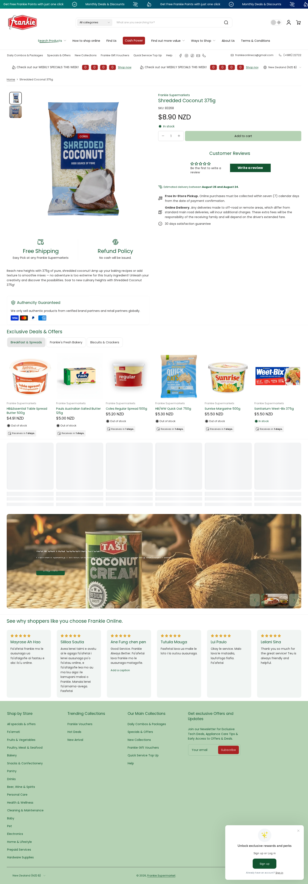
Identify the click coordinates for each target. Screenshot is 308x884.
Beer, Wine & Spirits (21, 787)
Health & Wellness (20, 802)
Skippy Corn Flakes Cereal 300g (30, 409)
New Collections (86, 55)
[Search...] (226, 22)
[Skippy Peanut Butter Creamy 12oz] (79, 376)
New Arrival (75, 740)
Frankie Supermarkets (174, 95)
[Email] (198, 55)
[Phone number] (204, 55)
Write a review (250, 167)
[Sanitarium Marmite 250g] (277, 376)
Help (169, 55)
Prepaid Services (19, 849)
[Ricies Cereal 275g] (178, 376)
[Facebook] (180, 55)
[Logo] (22, 22)
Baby (10, 818)
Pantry (12, 771)
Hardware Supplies (20, 857)
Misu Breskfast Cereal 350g (126, 409)
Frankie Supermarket (161, 875)
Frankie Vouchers (79, 724)
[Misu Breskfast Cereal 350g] (129, 376)
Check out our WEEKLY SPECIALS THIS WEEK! (168, 67)
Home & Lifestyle (19, 842)
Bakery (12, 755)
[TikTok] (192, 55)
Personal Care (17, 794)
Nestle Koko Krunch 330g (223, 409)
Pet (9, 826)
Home (11, 79)
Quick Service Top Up (147, 55)
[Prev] (255, 600)
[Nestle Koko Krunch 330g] (228, 376)
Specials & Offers (59, 55)
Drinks (11, 779)
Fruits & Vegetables (21, 740)
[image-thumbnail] (15, 98)
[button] (94, 22)
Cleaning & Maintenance (25, 810)
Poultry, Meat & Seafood (25, 747)
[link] (168, 40)
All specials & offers (21, 724)
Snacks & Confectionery (25, 763)
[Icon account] (288, 22)
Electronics (15, 834)
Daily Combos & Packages (25, 55)
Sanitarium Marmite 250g (273, 409)
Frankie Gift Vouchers (115, 55)
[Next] (294, 600)
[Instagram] (186, 55)
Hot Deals (74, 732)
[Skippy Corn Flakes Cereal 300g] (30, 376)
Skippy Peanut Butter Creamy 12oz (78, 411)
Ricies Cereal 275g (169, 409)
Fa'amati (13, 732)
